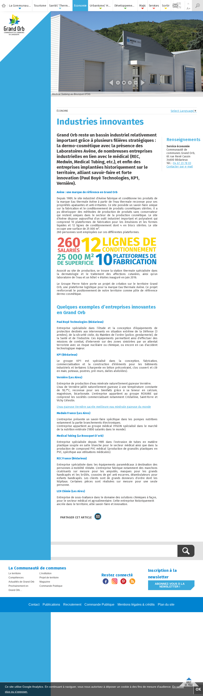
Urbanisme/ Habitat (100, 5)
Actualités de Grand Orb (21, 581)
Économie (80, 5)
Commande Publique (50, 586)
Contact (34, 604)
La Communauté (20, 5)
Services (154, 5)
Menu (197, 5)
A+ (189, 8)
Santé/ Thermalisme (60, 5)
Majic (142, 5)
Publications (51, 604)
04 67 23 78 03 (182, 163)
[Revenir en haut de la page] (189, 681)
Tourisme (40, 5)
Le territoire (15, 573)
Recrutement (72, 604)
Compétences (16, 577)
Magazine (44, 581)
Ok (198, 689)
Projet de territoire (49, 577)
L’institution (45, 573)
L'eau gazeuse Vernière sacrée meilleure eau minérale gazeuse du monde (104, 407)
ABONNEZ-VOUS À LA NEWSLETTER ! (170, 585)
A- (189, 4)
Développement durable (125, 5)
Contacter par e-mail (180, 166)
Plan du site (166, 604)
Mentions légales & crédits (136, 604)
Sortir (165, 5)
